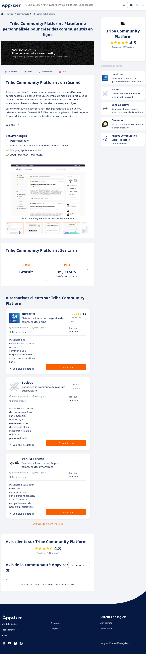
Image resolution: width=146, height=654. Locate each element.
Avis (64, 71)
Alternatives (47, 71)
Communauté (23, 14)
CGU (4, 635)
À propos (55, 623)
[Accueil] (2, 14)
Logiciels (55, 628)
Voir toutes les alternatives (48, 523)
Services (10, 14)
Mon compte (106, 622)
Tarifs (29, 71)
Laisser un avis (79, 565)
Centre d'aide (106, 628)
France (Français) (118, 643)
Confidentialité (9, 624)
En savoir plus (66, 367)
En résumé (12, 71)
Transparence (8, 629)
